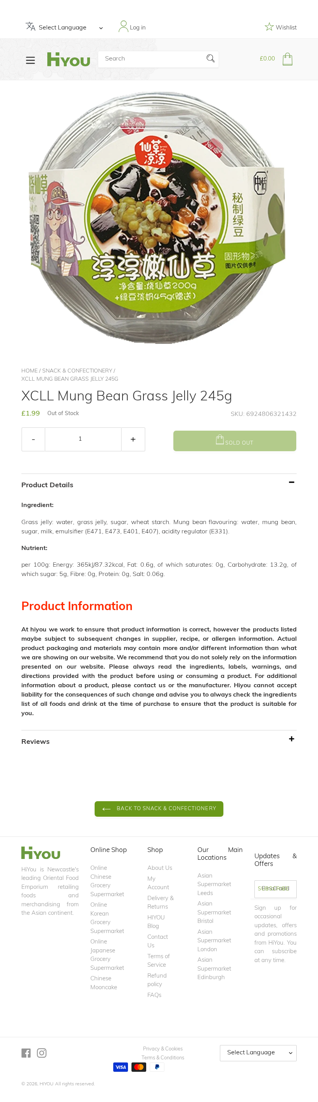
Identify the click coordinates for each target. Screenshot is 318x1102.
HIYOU (47, 1084)
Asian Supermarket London (214, 941)
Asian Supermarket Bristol (214, 912)
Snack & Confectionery (77, 371)
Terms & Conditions (163, 1058)
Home (29, 371)
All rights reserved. (75, 1084)
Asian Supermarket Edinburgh (214, 969)
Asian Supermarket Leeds (214, 885)
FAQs (154, 996)
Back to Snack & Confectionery (165, 808)
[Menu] (30, 59)
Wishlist (285, 28)
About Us (159, 868)
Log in (137, 28)
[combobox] (158, 59)
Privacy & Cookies (163, 1049)
